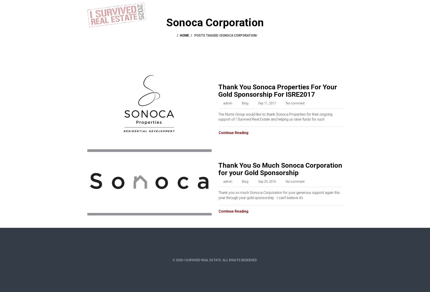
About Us (269, 7)
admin (227, 103)
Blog (245, 103)
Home (250, 7)
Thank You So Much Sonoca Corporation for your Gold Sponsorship (280, 169)
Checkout (306, 7)
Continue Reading (233, 133)
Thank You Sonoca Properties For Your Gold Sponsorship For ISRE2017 (277, 90)
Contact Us (330, 7)
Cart (287, 7)
